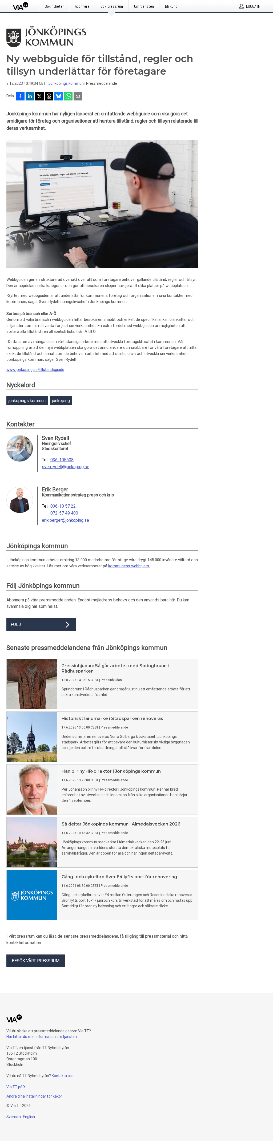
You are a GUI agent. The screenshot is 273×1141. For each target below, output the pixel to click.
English (29, 1117)
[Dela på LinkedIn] (30, 97)
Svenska (13, 1117)
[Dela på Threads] (49, 97)
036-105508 (62, 460)
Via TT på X (16, 1087)
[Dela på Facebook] (20, 97)
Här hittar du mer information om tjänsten (41, 1036)
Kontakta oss (63, 1076)
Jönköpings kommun (66, 83)
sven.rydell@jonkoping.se (65, 466)
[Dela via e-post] (78, 97)
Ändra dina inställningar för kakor (34, 1096)
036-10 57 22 (63, 506)
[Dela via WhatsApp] (68, 97)
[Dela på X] (39, 97)
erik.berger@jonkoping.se (65, 520)
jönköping (61, 400)
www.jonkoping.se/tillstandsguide (35, 369)
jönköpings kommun (27, 400)
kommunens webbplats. (129, 566)
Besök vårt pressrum (35, 960)
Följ (16, 624)
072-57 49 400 (64, 513)
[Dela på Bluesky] (58, 97)
